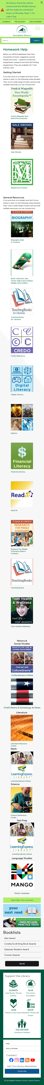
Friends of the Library (13, 1013)
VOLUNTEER (22, 1029)
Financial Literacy (18, 472)
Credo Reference (18, 356)
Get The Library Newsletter (22, 1066)
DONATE (13, 990)
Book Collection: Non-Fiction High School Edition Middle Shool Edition (22, 280)
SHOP (31, 1010)
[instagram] (17, 1060)
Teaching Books (17, 588)
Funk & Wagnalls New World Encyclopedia (19, 117)
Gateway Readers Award (16, 949)
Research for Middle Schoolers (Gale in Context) (19, 551)
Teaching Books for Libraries (17, 318)
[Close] (41, 2)
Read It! (14, 510)
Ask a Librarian (12, 1048)
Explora (14, 433)
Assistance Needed (22, 1032)
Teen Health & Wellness (20, 626)
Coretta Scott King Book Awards (20, 943)
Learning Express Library (21, 781)
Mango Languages (21, 893)
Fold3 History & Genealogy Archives (22, 707)
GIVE (30, 990)
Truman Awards (12, 955)
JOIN (13, 1010)
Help (8, 1043)
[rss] (27, 1060)
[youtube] (33, 1060)
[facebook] (11, 1060)
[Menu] (37, 28)
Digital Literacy (17, 394)
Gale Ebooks (16, 152)
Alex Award (9, 938)
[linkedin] (22, 1060)
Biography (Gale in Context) (17, 241)
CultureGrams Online (22, 675)
